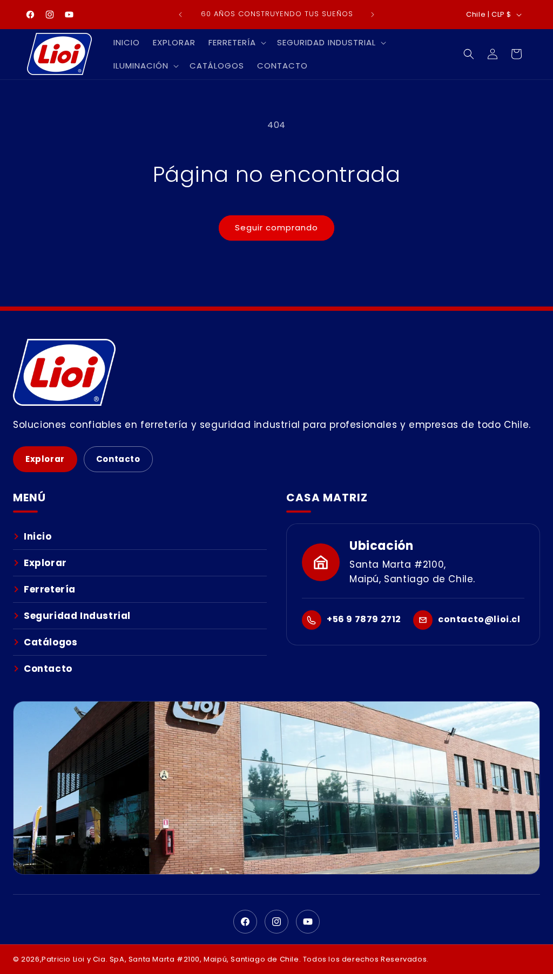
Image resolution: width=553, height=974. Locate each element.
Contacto (118, 459)
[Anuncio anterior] (180, 14)
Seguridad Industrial (77, 615)
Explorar (45, 459)
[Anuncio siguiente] (373, 14)
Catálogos (50, 642)
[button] (236, 43)
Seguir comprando (276, 227)
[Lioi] (276, 372)
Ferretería (50, 589)
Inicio (38, 536)
